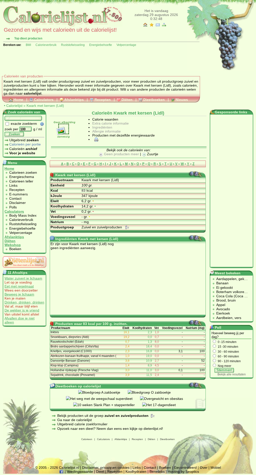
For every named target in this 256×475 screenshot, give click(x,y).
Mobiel (215, 468)
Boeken (15, 249)
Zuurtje (152, 154)
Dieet (100, 472)
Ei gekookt (224, 288)
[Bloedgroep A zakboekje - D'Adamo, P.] (103, 392)
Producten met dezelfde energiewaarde (123, 135)
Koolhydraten (136, 472)
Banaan (222, 283)
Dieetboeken (154, 100)
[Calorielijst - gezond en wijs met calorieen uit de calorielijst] (62, 25)
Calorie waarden (105, 119)
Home (18, 100)
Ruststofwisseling (73, 45)
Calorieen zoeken (23, 172)
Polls (13, 207)
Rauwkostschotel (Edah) (67, 341)
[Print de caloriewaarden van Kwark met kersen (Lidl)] (95, 139)
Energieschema (21, 177)
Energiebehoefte (100, 45)
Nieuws (182, 100)
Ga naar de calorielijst (74, 420)
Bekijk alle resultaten (232, 374)
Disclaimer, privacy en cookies (106, 468)
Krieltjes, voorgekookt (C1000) (71, 351)
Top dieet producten (28, 38)
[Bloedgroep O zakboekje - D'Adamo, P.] (153, 392)
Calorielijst (14, 106)
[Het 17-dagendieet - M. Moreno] (162, 405)
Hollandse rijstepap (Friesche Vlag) (74, 370)
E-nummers (18, 194)
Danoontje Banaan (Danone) (70, 360)
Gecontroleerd (185, 468)
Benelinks (157, 472)
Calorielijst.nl (69, 468)
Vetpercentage (126, 45)
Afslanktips (74, 100)
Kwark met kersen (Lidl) (45, 106)
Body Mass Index (22, 215)
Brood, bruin (226, 300)
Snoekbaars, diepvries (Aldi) (69, 337)
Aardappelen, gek (230, 279)
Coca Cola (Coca (230, 296)
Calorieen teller (21, 181)
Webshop (12, 245)
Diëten (127, 100)
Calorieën (23, 149)
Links (13, 185)
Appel (220, 305)
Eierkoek (223, 313)
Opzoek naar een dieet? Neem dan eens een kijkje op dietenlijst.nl (109, 429)
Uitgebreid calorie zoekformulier (82, 424)
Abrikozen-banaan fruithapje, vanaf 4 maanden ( (83, 356)
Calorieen (86, 439)
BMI (28, 45)
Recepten (102, 100)
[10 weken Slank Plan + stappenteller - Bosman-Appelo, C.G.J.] (107, 405)
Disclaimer (17, 203)
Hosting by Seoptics (183, 472)
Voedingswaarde (80, 472)
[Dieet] (24, 269)
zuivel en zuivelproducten (101, 81)
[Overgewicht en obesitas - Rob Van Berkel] (165, 399)
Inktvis (54, 332)
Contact (15, 198)
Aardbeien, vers (228, 318)
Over (204, 468)
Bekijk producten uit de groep (102, 416)
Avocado (223, 309)
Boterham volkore (230, 292)
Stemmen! (224, 370)
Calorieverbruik (46, 45)
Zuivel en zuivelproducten (102, 227)
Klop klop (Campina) (64, 365)
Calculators (44, 100)
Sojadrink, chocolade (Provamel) (72, 375)
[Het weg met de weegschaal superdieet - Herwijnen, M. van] (103, 399)
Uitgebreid (24, 140)
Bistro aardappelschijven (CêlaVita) (74, 346)
